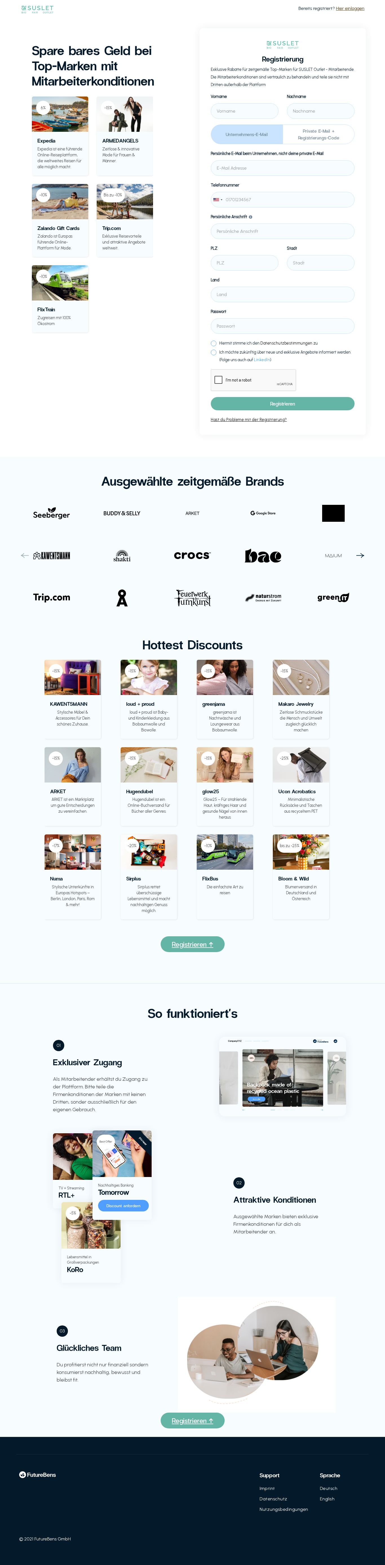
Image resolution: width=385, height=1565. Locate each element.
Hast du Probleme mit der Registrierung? (249, 419)
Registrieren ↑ (192, 944)
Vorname (219, 96)
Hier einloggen (350, 8)
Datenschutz (273, 1499)
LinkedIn (262, 360)
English (327, 1499)
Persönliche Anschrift (229, 216)
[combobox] (282, 199)
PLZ (214, 248)
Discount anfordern (124, 1205)
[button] (25, 555)
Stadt (292, 248)
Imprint (267, 1488)
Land (215, 280)
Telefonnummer (225, 185)
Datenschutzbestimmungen (286, 343)
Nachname (296, 96)
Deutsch (329, 1488)
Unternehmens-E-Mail (247, 134)
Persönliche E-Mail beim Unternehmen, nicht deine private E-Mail (267, 153)
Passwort (218, 311)
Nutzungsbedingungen (284, 1509)
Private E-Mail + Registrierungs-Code (318, 134)
